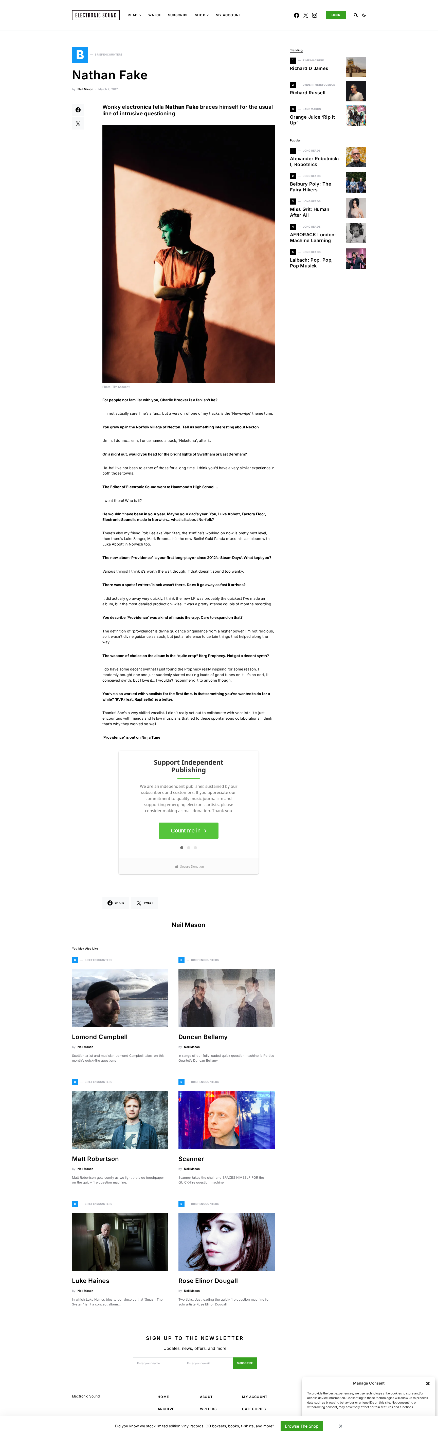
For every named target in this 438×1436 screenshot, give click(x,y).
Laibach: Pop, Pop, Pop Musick (311, 262)
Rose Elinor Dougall (208, 1280)
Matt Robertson (95, 1158)
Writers (208, 1409)
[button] (427, 1383)
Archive (166, 1409)
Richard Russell (307, 92)
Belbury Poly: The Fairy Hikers (310, 186)
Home (163, 1397)
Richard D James (309, 68)
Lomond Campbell (99, 1037)
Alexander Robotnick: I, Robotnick (314, 161)
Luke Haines (90, 1280)
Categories (254, 1409)
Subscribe (245, 1363)
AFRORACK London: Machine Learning (313, 237)
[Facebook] (296, 15)
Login (336, 15)
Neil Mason (85, 89)
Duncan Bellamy (203, 1037)
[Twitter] (305, 15)
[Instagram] (314, 15)
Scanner (191, 1158)
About (206, 1397)
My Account (254, 1397)
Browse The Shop (302, 1426)
